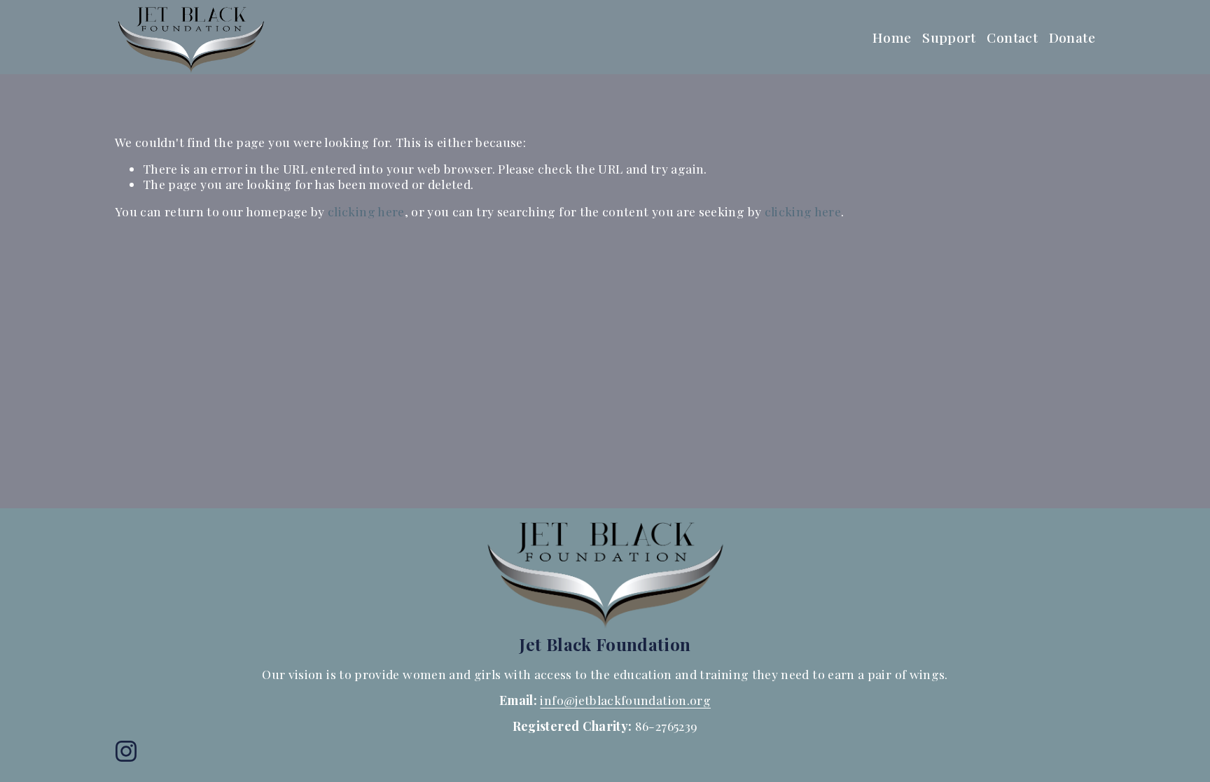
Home (892, 37)
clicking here (366, 211)
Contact (1012, 37)
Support (949, 37)
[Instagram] (126, 751)
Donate (1072, 37)
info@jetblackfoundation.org (625, 699)
